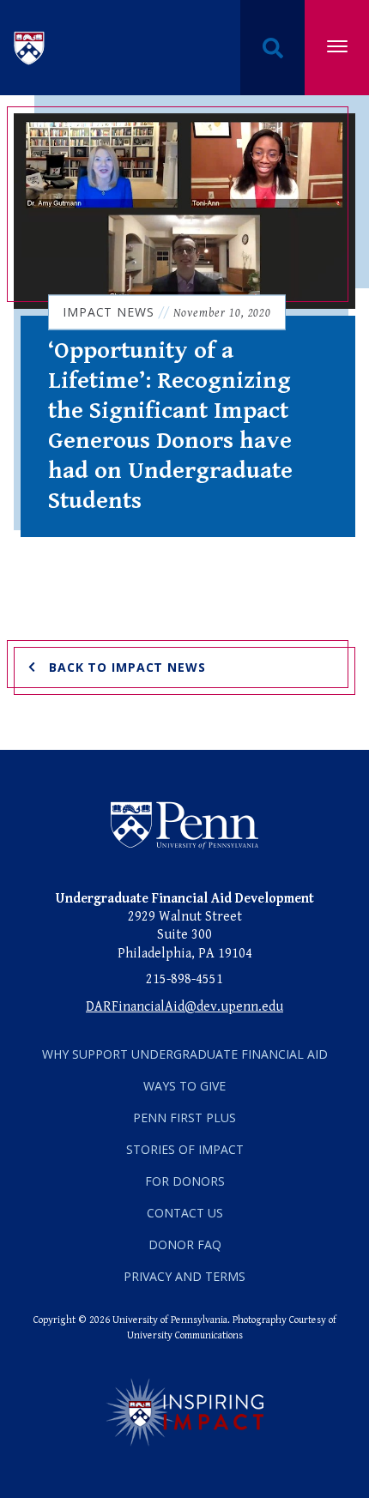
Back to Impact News (127, 667)
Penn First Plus (184, 1117)
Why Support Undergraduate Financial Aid (185, 1054)
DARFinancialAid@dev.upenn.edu (184, 1007)
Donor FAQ (184, 1244)
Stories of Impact (185, 1149)
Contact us (185, 1213)
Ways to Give (184, 1086)
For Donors (185, 1181)
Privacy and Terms (184, 1276)
